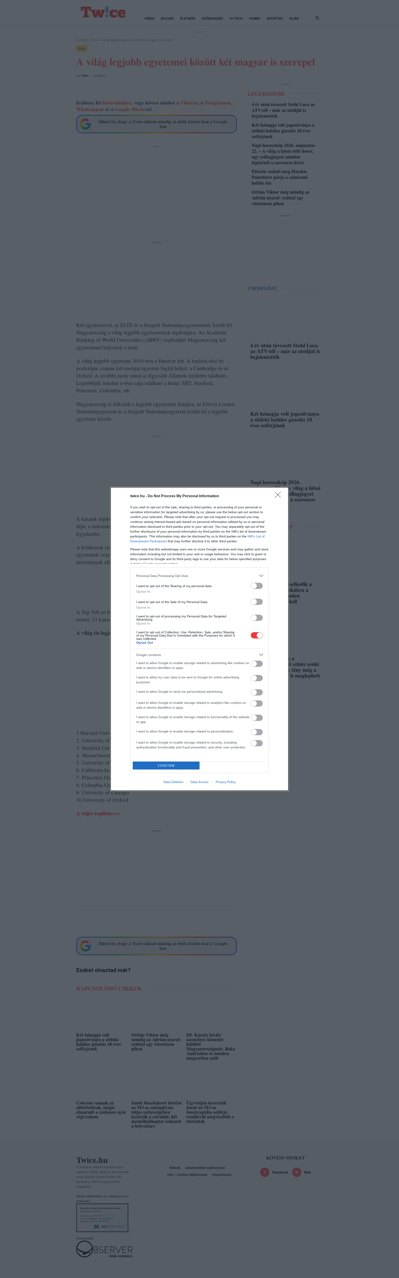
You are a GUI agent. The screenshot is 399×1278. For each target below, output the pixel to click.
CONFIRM (166, 765)
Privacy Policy (226, 782)
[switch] (257, 586)
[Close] (279, 496)
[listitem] (199, 575)
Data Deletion (173, 782)
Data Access (199, 782)
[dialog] (199, 639)
